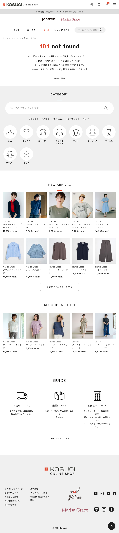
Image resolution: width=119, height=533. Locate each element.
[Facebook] (114, 493)
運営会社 (34, 488)
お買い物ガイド (11, 492)
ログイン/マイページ (13, 488)
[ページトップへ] (111, 526)
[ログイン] (91, 4)
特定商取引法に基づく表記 (40, 498)
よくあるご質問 (11, 496)
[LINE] (95, 493)
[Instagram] (102, 493)
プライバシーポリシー (40, 492)
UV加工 (46, 119)
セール (46, 29)
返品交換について (12, 500)
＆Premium (58, 119)
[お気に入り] (99, 4)
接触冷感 (34, 119)
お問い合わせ (10, 504)
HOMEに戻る (59, 78)
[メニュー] (114, 4)
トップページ (8, 38)
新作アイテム (73, 119)
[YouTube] (108, 493)
